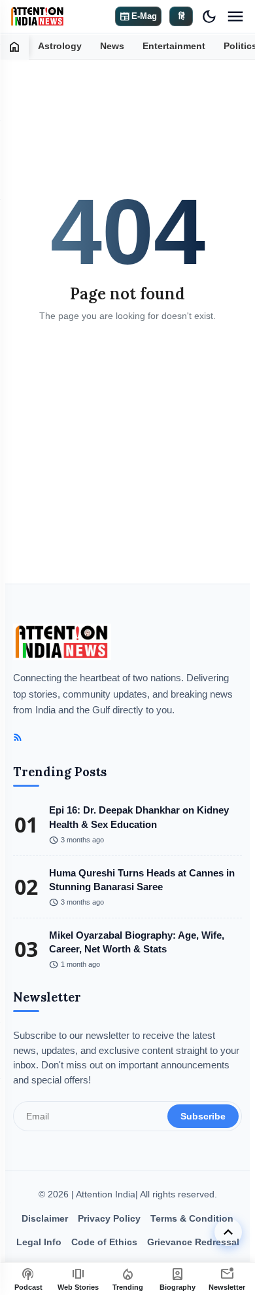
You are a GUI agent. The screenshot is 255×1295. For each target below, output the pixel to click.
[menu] (235, 16)
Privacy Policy (109, 1218)
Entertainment (174, 46)
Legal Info (38, 1242)
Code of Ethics (104, 1242)
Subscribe (203, 1116)
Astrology (60, 46)
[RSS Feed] (17, 737)
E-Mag (138, 16)
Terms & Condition (191, 1218)
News (112, 46)
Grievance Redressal (193, 1242)
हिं (181, 16)
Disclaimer (45, 1218)
